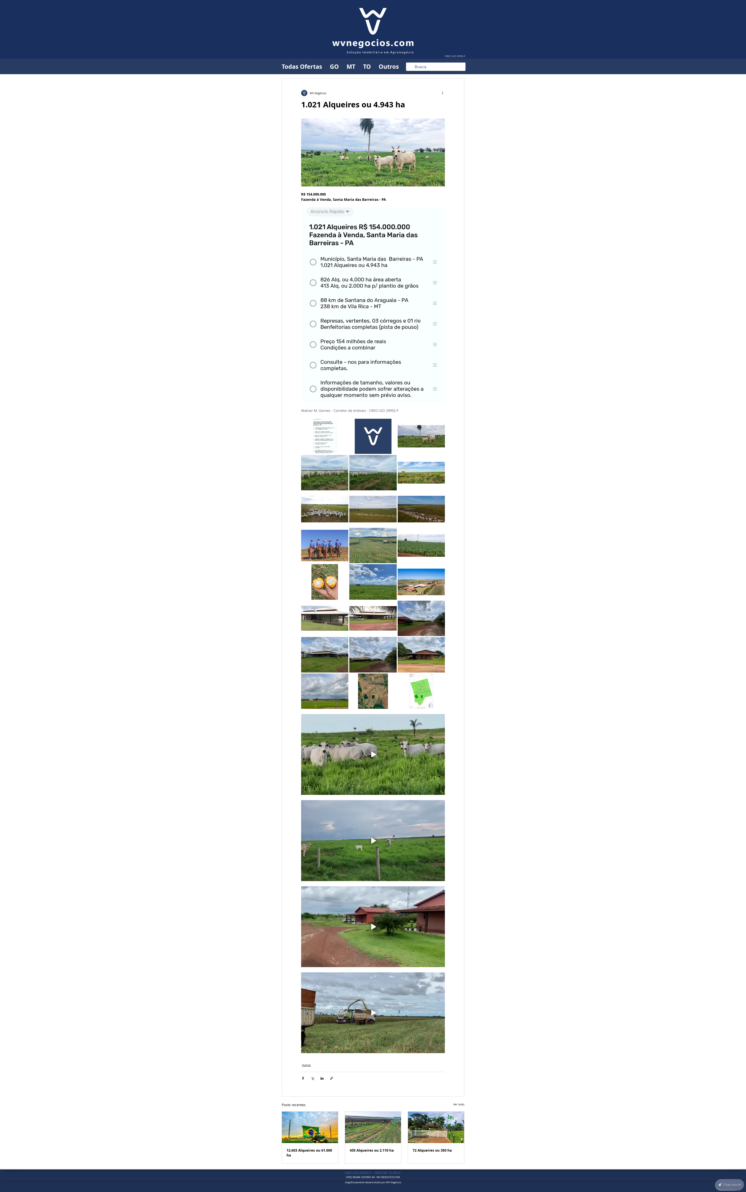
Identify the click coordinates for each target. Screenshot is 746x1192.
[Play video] (373, 754)
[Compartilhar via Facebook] (303, 1078)
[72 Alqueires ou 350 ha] (436, 1127)
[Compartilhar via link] (331, 1078)
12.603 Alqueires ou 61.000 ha (309, 1153)
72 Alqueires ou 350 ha (432, 1150)
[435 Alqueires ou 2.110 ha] (373, 1127)
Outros (389, 66)
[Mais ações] (442, 93)
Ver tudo (458, 1104)
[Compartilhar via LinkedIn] (322, 1078)
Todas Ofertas (302, 66)
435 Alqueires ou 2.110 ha (372, 1150)
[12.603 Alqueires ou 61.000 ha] (310, 1127)
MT (351, 66)
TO (367, 66)
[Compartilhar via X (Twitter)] (312, 1078)
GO (334, 66)
